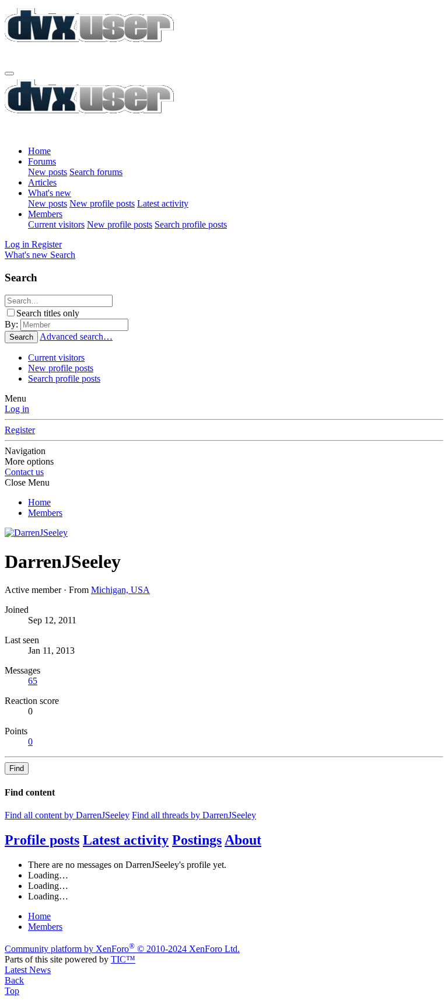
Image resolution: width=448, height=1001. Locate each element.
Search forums (96, 172)
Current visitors (56, 224)
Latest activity (162, 203)
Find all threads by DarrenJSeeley (194, 815)
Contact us (24, 472)
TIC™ (123, 959)
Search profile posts (191, 224)
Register (20, 430)
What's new (49, 193)
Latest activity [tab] (126, 839)
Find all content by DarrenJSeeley (67, 815)
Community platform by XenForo (122, 949)
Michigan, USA (120, 590)
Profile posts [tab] (42, 839)
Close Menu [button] (27, 482)
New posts (47, 172)
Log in (17, 409)
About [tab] (243, 839)
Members (45, 214)
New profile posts (102, 203)
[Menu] (9, 73)
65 (32, 681)
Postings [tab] (197, 839)
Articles (42, 182)
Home (39, 151)
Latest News (28, 970)
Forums (42, 161)
